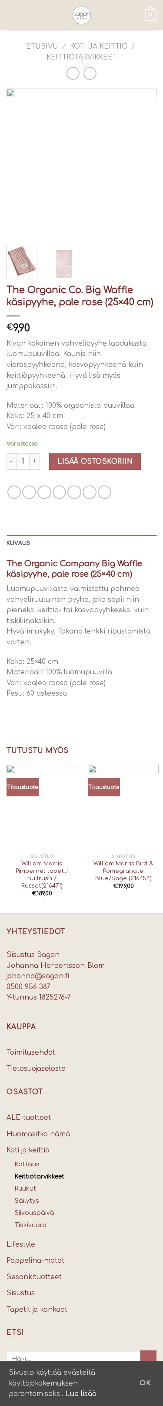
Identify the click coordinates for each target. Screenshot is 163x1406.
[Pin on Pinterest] (74, 492)
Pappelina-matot (35, 1260)
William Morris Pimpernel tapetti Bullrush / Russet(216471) (42, 875)
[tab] (81, 543)
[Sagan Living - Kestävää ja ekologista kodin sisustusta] (81, 15)
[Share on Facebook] (29, 492)
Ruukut (25, 1188)
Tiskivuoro (31, 1225)
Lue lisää (81, 1394)
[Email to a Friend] (60, 492)
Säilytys (27, 1201)
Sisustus (21, 1293)
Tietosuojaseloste (36, 1069)
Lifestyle (21, 1244)
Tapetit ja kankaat (37, 1310)
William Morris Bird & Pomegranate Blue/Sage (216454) (123, 871)
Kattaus (27, 1164)
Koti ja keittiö (99, 46)
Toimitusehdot (31, 1052)
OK (145, 1383)
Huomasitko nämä (38, 1134)
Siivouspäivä (34, 1213)
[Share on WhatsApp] (14, 492)
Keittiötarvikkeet (82, 57)
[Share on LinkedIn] (105, 492)
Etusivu (42, 46)
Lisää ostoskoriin (95, 461)
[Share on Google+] (89, 492)
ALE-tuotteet (29, 1118)
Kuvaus (18, 543)
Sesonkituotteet (34, 1277)
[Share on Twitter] (44, 492)
